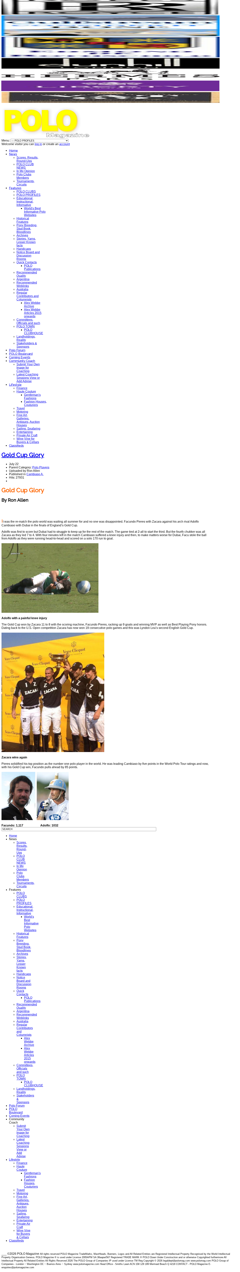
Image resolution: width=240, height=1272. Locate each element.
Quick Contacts (26, 262)
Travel (20, 408)
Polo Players (40, 467)
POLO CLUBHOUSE (33, 331)
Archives (22, 235)
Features (15, 188)
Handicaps (23, 248)
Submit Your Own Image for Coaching (28, 368)
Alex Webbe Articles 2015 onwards (32, 313)
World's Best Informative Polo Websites (35, 212)
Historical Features (22, 220)
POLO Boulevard (21, 354)
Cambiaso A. (35, 474)
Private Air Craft (26, 435)
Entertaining (24, 432)
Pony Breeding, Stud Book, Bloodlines (26, 229)
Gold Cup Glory (23, 454)
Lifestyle (15, 385)
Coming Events (19, 357)
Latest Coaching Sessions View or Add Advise (28, 378)
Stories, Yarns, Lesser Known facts (26, 242)
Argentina (22, 279)
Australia (22, 289)
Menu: (6, 140)
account (64, 144)
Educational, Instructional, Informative (24, 202)
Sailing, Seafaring (28, 428)
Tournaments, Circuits (25, 183)
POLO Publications (32, 267)
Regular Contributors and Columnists (27, 296)
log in (38, 144)
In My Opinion (25, 171)
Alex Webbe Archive (32, 304)
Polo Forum (17, 350)
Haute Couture (26, 391)
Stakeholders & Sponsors (26, 345)
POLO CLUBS (26, 191)
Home (13, 150)
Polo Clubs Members (23, 176)
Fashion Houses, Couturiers (35, 403)
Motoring (22, 411)
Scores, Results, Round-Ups (27, 159)
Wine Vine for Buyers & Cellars (27, 440)
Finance (21, 388)
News (13, 154)
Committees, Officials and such (28, 321)
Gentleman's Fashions (32, 396)
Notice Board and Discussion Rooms (28, 256)
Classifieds (16, 445)
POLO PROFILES (28, 194)
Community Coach (22, 361)
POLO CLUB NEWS (25, 166)
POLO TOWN (25, 326)
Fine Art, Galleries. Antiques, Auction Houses (28, 420)
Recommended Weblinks (26, 284)
